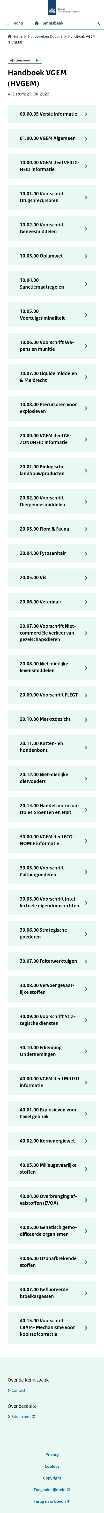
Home (17, 36)
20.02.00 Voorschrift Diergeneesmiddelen (42, 501)
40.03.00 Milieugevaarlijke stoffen (48, 1168)
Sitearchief (21, 1416)
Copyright (52, 1478)
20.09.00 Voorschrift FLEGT (49, 695)
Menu (18, 23)
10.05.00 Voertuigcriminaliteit (42, 314)
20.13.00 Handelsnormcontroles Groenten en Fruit (49, 809)
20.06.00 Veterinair (40, 602)
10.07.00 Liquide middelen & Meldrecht (48, 376)
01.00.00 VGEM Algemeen (48, 138)
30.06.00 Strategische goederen (43, 933)
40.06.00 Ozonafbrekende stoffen (48, 1261)
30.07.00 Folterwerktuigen (48, 961)
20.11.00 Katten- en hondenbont (41, 746)
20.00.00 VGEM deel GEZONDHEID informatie (45, 439)
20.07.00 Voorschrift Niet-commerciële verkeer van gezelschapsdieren (48, 633)
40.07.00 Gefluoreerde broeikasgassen (44, 1293)
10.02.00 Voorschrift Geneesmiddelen (42, 228)
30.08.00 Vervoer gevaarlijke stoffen (47, 988)
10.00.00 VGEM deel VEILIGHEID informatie (50, 166)
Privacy (52, 1454)
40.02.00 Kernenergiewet (47, 1141)
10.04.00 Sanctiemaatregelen (42, 283)
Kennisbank (52, 23)
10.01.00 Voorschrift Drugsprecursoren (42, 197)
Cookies (52, 1466)
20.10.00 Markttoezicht (45, 719)
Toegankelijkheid (50, 1489)
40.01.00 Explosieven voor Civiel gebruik (48, 1113)
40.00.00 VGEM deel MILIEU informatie (49, 1082)
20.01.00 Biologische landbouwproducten (42, 470)
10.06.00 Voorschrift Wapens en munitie (47, 345)
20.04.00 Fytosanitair (43, 553)
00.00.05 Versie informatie (48, 114)
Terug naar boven (50, 1501)
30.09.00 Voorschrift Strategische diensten (48, 1020)
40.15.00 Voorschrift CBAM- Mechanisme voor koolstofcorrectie (47, 1327)
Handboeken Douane (45, 36)
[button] (25, 60)
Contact (18, 1390)
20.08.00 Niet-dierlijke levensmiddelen (44, 667)
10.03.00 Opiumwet (41, 256)
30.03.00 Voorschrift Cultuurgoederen (42, 871)
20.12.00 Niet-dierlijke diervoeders (44, 778)
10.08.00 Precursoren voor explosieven (48, 408)
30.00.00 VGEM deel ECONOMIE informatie (47, 840)
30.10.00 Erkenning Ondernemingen (41, 1051)
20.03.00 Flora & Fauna (44, 529)
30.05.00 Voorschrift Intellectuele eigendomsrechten (49, 902)
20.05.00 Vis (33, 578)
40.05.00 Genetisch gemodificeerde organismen (48, 1230)
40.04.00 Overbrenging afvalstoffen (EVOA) (48, 1199)
